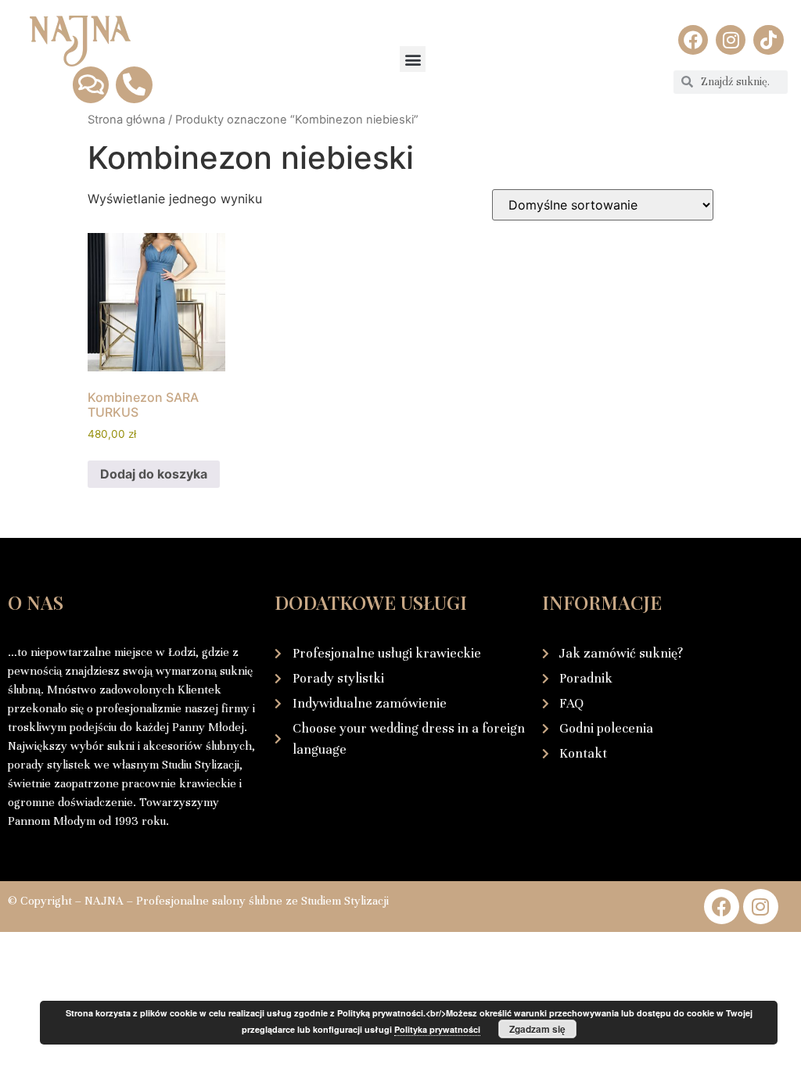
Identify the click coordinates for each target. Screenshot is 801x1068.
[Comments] (91, 84)
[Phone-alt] (134, 84)
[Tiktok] (768, 40)
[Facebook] (693, 40)
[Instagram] (730, 40)
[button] (413, 59)
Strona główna (126, 120)
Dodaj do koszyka (153, 474)
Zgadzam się (537, 1029)
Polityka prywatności (437, 1029)
